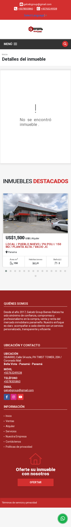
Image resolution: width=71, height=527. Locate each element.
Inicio (5, 54)
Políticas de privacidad (19, 446)
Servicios (11, 431)
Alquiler (10, 426)
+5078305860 (25, 8)
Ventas (10, 421)
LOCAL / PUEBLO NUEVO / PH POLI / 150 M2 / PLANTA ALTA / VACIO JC (33, 245)
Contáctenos (13, 441)
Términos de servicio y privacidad (19, 502)
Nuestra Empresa (16, 436)
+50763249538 (49, 8)
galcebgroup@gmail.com (19, 390)
